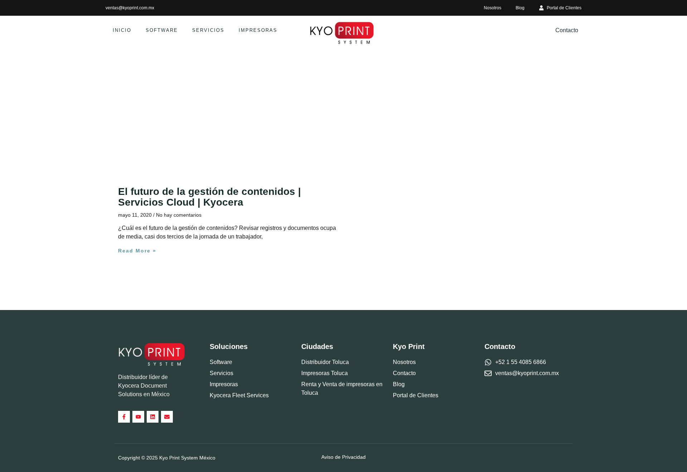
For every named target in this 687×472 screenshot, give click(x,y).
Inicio (122, 30)
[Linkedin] (153, 417)
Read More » (137, 251)
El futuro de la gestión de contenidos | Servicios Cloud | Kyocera (209, 197)
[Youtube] (138, 417)
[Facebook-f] (124, 417)
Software (162, 30)
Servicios (208, 30)
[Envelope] (167, 417)
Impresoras (258, 30)
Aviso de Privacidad (343, 457)
